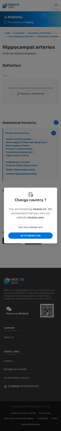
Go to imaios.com (30, 235)
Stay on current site (30, 227)
